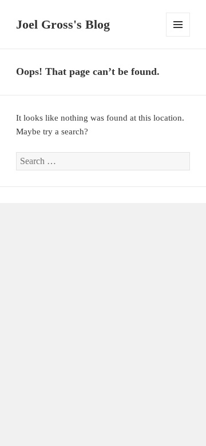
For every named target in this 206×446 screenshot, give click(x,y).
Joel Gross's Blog (63, 24)
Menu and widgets (178, 36)
